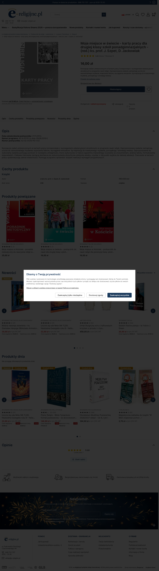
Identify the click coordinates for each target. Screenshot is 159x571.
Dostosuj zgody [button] (96, 295)
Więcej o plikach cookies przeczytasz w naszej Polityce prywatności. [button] (52, 288)
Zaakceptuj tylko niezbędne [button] (70, 295)
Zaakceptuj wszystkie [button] (119, 295)
